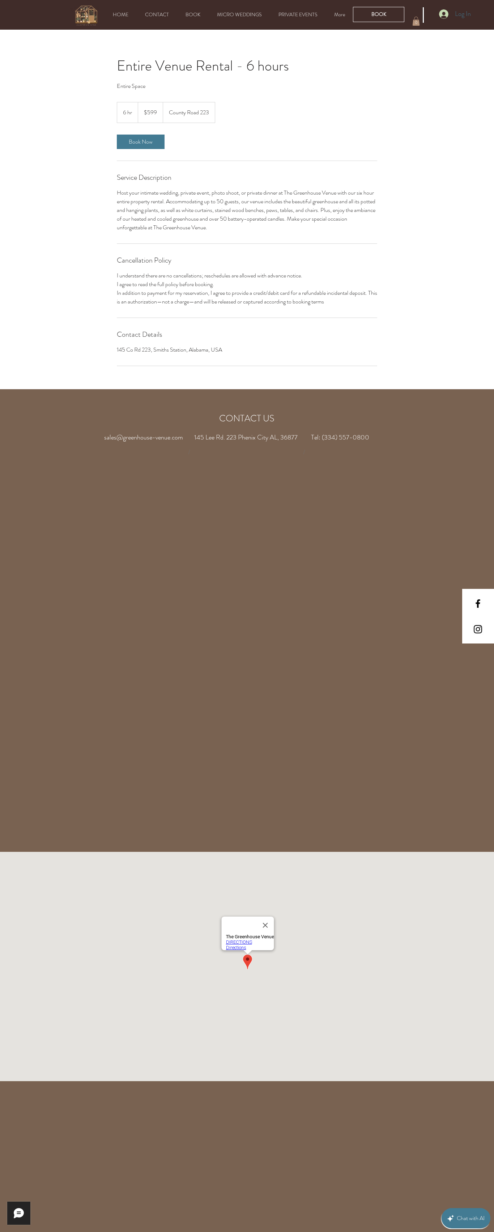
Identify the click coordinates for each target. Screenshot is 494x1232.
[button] (416, 21)
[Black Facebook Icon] (478, 603)
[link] (141, 142)
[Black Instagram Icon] (478, 629)
